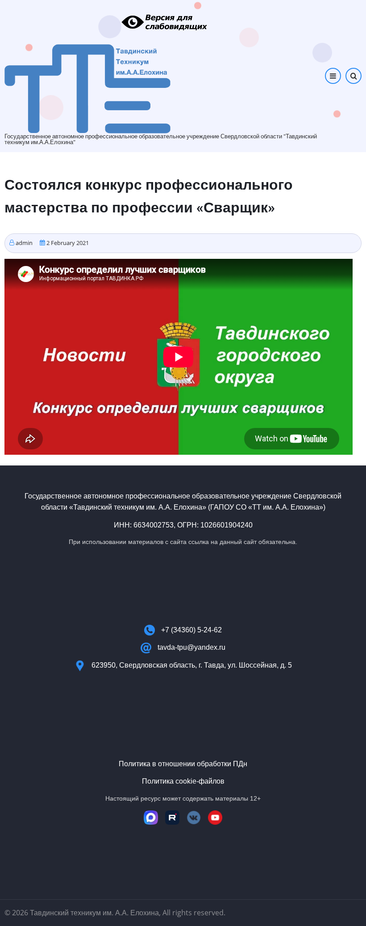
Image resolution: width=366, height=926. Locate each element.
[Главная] (87, 88)
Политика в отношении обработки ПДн (183, 764)
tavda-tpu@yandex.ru (191, 647)
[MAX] (151, 817)
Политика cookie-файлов (183, 781)
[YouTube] (215, 817)
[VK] (194, 817)
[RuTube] (172, 817)
